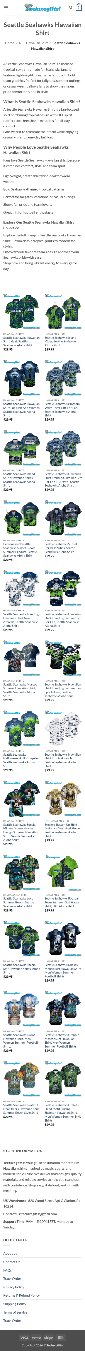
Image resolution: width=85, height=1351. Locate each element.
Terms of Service (15, 1312)
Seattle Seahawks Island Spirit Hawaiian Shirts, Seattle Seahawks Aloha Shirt (19, 479)
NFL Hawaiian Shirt (33, 43)
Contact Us (11, 1262)
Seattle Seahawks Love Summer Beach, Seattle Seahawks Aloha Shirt (18, 902)
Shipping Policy (14, 1304)
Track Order (12, 1278)
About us (10, 1253)
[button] (5, 7)
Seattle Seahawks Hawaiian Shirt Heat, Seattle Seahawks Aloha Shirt (21, 341)
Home (9, 43)
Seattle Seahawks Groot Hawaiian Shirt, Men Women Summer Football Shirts (20, 1040)
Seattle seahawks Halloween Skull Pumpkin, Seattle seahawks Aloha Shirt (21, 760)
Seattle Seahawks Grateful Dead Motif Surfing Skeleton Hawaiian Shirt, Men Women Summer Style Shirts (63, 1112)
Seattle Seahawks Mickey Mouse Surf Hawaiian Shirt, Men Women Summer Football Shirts (63, 970)
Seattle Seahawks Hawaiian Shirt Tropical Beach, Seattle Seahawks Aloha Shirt (63, 760)
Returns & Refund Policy (21, 1295)
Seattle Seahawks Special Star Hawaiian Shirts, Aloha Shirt (21, 968)
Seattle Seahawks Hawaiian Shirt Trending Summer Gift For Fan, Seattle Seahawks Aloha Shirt (63, 619)
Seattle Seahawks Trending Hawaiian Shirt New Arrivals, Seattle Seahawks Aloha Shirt (21, 619)
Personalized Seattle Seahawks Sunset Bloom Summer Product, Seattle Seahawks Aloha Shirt (20, 549)
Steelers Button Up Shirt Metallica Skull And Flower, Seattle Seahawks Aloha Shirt (63, 830)
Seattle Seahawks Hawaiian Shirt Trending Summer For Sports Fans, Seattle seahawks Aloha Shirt (63, 690)
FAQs (7, 1270)
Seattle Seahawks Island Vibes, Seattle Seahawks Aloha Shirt (60, 341)
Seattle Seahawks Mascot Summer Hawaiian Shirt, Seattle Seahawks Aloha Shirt (20, 690)
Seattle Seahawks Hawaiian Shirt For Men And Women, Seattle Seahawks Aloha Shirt (21, 409)
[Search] (70, 7)
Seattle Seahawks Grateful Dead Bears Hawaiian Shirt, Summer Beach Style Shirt (21, 1108)
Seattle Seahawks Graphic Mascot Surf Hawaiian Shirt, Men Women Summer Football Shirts (62, 1040)
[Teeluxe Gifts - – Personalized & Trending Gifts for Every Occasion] (42, 7)
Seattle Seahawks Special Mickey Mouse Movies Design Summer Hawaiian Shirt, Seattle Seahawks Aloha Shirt (20, 832)
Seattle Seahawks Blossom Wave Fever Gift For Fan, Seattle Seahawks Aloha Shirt (62, 409)
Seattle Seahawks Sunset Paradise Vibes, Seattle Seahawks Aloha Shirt (61, 547)
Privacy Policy (13, 1287)
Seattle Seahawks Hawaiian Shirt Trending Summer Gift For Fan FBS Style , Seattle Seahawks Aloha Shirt (63, 479)
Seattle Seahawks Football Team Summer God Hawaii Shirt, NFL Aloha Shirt (62, 902)
